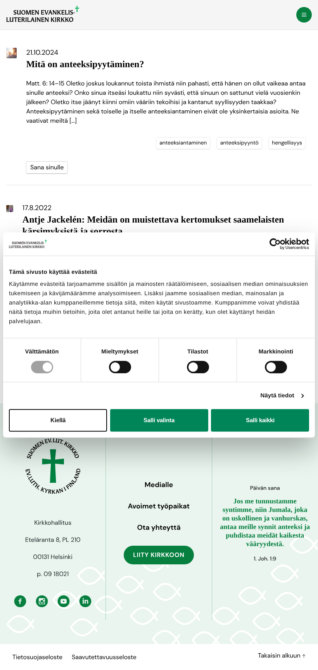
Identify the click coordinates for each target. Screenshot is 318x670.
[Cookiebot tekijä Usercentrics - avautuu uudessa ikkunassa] (275, 244)
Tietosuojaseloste (37, 657)
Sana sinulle (47, 167)
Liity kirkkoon (159, 555)
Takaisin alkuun (280, 655)
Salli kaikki (260, 420)
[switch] (120, 367)
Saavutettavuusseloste (104, 657)
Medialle (159, 484)
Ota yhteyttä (158, 527)
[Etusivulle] (42, 14)
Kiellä (58, 420)
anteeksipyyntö (239, 142)
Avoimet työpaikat (159, 506)
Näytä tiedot (277, 395)
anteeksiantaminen (183, 142)
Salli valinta (159, 420)
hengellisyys (287, 142)
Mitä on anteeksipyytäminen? (85, 64)
